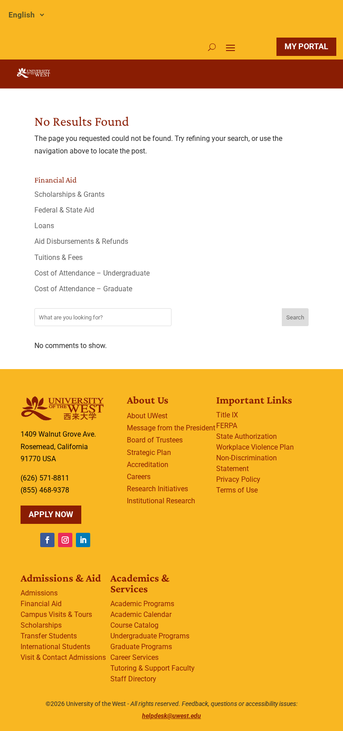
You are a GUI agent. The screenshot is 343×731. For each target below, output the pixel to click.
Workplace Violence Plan (255, 447)
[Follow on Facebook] (47, 540)
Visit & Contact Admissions (63, 657)
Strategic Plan (149, 452)
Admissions (39, 593)
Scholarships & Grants (69, 194)
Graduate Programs (141, 646)
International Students (55, 646)
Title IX (227, 415)
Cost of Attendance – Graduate (83, 289)
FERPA (226, 425)
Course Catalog (134, 625)
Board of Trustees (155, 440)
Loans (44, 225)
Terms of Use (237, 490)
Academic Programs (142, 603)
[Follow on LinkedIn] (83, 540)
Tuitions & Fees (58, 257)
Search (295, 317)
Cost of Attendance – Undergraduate (92, 273)
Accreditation (147, 464)
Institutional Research (161, 501)
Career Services (134, 657)
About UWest (147, 416)
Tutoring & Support (140, 668)
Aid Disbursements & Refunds (81, 241)
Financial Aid (41, 603)
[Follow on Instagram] (65, 540)
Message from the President (171, 428)
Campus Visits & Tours (56, 614)
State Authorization (246, 436)
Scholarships (41, 625)
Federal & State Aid (64, 210)
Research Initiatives (157, 488)
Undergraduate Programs (149, 636)
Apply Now (51, 514)
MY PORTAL (306, 46)
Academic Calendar (141, 614)
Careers (139, 476)
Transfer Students (49, 636)
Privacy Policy (238, 479)
